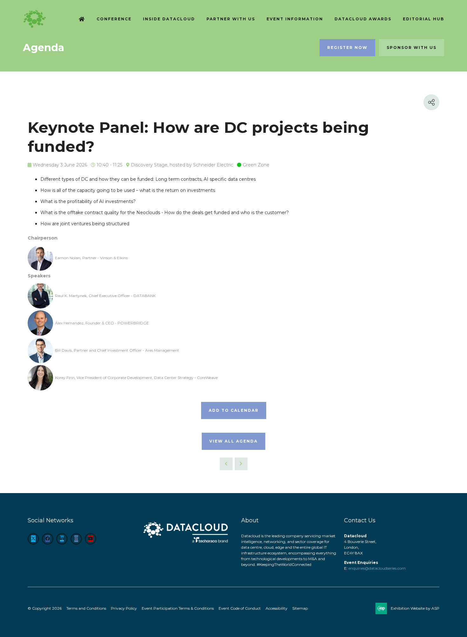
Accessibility (277, 608)
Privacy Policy (124, 608)
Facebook (47, 539)
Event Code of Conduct (240, 608)
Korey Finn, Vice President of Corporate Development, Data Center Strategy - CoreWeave (136, 377)
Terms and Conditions (86, 608)
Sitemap (300, 608)
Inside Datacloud (169, 19)
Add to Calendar (234, 410)
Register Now (347, 47)
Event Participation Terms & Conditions (178, 608)
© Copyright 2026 (45, 608)
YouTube (90, 539)
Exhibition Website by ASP (415, 608)
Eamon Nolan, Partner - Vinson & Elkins (91, 257)
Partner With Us (230, 19)
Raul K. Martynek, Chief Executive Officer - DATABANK (105, 295)
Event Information (295, 19)
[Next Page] (241, 463)
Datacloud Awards (363, 19)
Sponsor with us (412, 47)
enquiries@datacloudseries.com (377, 568)
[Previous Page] (226, 463)
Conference (114, 19)
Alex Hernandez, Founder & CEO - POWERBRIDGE (102, 323)
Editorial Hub (423, 19)
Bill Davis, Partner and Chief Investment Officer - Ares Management (117, 350)
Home (82, 19)
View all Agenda (233, 441)
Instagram (76, 539)
